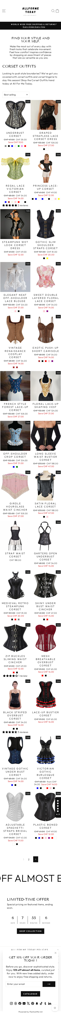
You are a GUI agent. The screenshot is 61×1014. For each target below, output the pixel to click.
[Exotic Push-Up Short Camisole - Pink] (49, 361)
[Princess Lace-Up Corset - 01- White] (46, 199)
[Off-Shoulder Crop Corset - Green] (17, 467)
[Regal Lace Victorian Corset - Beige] (12, 202)
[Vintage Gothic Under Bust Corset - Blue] (12, 785)
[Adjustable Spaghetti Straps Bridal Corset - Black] (17, 844)
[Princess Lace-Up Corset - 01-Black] (52, 199)
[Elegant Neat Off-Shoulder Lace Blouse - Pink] (15, 311)
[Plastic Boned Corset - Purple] (49, 838)
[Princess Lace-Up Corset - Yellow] (59, 199)
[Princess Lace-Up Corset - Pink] (55, 199)
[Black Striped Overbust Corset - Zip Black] (14, 729)
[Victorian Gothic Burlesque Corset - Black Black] (41, 788)
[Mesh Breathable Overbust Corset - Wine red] (42, 676)
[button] (58, 807)
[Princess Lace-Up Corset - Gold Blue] (42, 199)
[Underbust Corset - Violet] (22, 146)
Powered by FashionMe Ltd (30, 1012)
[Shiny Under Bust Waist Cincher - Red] (47, 619)
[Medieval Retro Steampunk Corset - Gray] (19, 619)
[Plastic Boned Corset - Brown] (42, 838)
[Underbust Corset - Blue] (12, 146)
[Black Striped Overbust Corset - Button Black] (17, 729)
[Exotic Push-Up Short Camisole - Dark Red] (46, 361)
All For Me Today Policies (29, 949)
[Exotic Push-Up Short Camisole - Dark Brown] (39, 361)
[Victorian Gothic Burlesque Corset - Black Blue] (37, 788)
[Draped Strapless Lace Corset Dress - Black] (44, 149)
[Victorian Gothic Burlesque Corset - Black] (54, 788)
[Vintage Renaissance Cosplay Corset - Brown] (14, 367)
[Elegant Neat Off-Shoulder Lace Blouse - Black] (19, 311)
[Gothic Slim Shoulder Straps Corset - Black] (44, 258)
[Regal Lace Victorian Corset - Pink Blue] (6, 202)
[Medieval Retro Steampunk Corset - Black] (12, 619)
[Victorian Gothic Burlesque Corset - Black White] (44, 788)
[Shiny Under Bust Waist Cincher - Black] (44, 619)
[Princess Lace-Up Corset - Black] (33, 199)
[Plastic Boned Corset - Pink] (46, 838)
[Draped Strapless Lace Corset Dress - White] (47, 149)
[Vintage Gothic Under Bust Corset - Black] (15, 785)
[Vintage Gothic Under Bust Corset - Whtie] (19, 785)
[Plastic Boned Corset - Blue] (39, 838)
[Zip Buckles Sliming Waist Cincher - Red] (14, 672)
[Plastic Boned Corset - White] (55, 838)
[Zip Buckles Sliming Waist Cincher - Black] (17, 672)
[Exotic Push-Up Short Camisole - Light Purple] (52, 361)
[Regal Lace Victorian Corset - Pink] (15, 202)
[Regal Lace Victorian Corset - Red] (19, 202)
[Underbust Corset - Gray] (6, 146)
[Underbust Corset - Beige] (15, 146)
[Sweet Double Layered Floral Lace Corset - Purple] (47, 311)
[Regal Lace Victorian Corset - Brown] (9, 202)
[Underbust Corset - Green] (19, 146)
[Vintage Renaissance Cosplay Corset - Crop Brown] (17, 367)
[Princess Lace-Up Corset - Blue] (36, 199)
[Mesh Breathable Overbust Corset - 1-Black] (49, 676)
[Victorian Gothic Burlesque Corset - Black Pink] (51, 788)
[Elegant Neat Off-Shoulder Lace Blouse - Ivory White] (12, 311)
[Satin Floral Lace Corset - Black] (44, 517)
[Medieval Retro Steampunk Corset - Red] (15, 619)
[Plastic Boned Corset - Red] (52, 838)
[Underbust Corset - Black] (9, 146)
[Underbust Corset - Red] (25, 146)
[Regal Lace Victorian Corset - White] (22, 202)
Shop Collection (30, 931)
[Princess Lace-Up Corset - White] (39, 199)
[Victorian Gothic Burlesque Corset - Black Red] (47, 788)
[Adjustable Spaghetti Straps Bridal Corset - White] (14, 844)
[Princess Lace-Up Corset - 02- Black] (49, 199)
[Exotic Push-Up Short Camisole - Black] (42, 361)
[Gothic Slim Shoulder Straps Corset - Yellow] (47, 258)
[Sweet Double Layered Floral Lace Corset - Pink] (44, 311)
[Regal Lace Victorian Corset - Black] (25, 202)
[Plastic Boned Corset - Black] (36, 838)
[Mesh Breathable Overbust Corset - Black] (46, 676)
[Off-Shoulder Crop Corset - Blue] (14, 467)
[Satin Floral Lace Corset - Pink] (47, 517)
